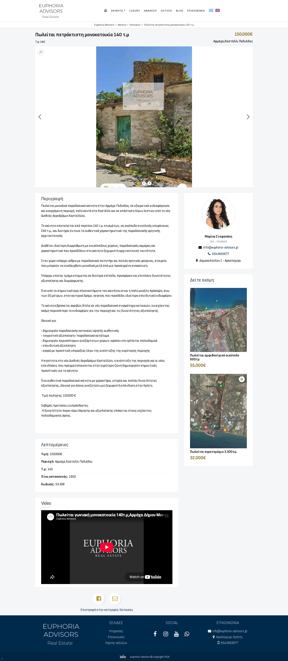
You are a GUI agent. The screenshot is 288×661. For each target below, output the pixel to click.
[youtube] (176, 635)
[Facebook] (155, 635)
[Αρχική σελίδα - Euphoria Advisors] (61, 634)
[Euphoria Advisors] (105, 10)
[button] (248, 116)
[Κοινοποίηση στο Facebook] (99, 599)
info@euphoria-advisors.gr (221, 248)
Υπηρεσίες (116, 631)
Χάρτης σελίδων (116, 643)
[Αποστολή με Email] (115, 599)
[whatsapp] (187, 635)
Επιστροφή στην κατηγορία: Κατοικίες (107, 610)
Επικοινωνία (116, 637)
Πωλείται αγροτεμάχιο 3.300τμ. (213, 452)
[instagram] (166, 635)
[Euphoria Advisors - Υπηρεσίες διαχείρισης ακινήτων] (51, 11)
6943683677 (220, 254)
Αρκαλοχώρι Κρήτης (229, 637)
